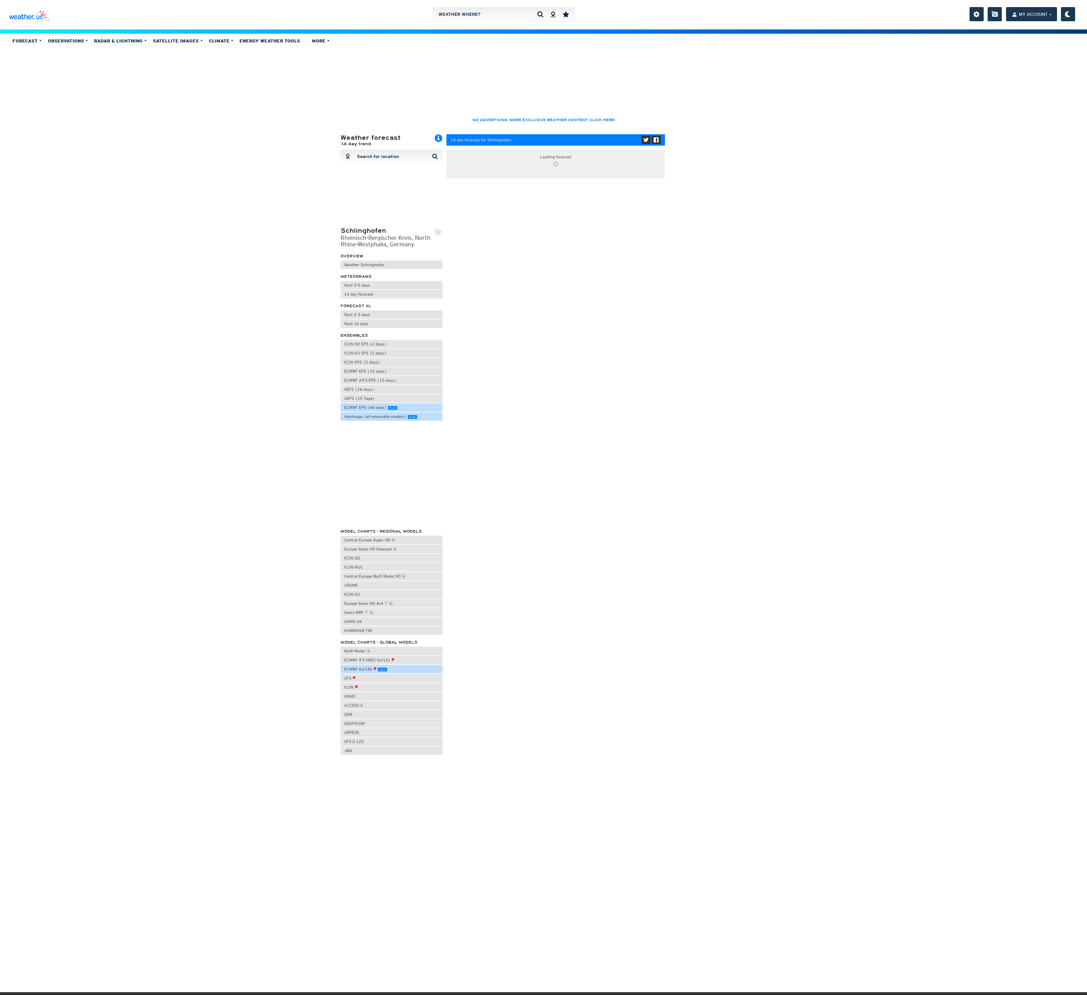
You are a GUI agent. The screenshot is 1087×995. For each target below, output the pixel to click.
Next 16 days (356, 323)
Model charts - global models (379, 642)
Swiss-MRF (354, 612)
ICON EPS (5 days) (362, 362)
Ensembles (354, 335)
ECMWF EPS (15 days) (365, 371)
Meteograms (356, 276)
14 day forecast (358, 294)
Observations (66, 40)
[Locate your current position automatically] (553, 14)
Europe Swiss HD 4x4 (364, 603)
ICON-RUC (353, 567)
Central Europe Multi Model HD (373, 576)
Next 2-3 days (357, 314)
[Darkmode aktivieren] (1068, 14)
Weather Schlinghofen (364, 264)
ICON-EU (352, 594)
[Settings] (977, 14)
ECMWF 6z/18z (365, 669)
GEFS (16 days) (359, 389)
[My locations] (566, 14)
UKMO (350, 696)
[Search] (540, 14)
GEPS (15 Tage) (359, 398)
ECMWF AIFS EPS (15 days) (370, 380)
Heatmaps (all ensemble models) (380, 416)
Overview (352, 256)
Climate (220, 40)
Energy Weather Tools (269, 40)
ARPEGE (351, 732)
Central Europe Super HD (367, 540)
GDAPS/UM (354, 723)
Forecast (25, 40)
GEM (348, 714)
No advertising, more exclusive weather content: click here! (543, 120)
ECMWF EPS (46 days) (370, 407)
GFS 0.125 (354, 741)
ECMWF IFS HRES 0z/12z (367, 660)
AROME (351, 585)
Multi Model (355, 651)
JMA (348, 750)
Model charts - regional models (381, 531)
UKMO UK (353, 621)
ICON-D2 (352, 558)
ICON (349, 687)
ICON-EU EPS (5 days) (365, 353)
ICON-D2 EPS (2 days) (365, 344)
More (319, 40)
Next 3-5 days (357, 285)
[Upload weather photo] (995, 14)
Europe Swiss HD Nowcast (368, 549)
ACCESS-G (353, 705)
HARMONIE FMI (358, 630)
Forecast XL (356, 306)
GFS (348, 678)
